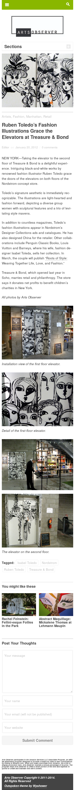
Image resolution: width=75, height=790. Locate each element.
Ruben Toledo (14, 569)
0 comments (50, 147)
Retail (47, 116)
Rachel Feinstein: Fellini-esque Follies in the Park (17, 622)
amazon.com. (18, 763)
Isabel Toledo (27, 562)
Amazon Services (36, 759)
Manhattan (34, 116)
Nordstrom (49, 562)
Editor (5, 147)
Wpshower (40, 786)
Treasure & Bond (41, 569)
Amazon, (56, 763)
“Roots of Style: (56, 258)
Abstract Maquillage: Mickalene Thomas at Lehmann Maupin (55, 622)
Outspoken (11, 786)
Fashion (18, 116)
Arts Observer (13, 778)
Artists (6, 116)
